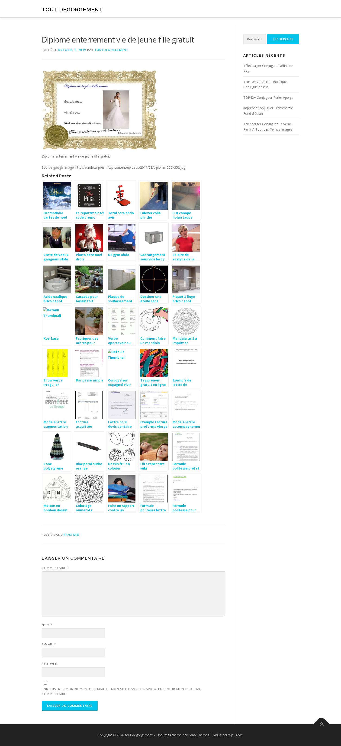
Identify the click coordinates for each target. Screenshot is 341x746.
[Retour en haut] (321, 724)
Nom (47, 625)
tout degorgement (72, 9)
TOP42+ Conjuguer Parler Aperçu (268, 97)
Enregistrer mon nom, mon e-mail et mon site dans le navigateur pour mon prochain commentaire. (122, 691)
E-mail (49, 644)
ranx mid (71, 535)
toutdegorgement (111, 50)
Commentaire (55, 568)
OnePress (163, 735)
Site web (49, 664)
